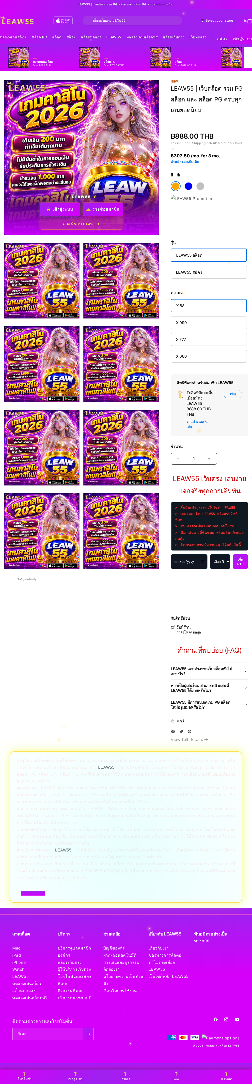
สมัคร (222, 38)
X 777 (181, 339)
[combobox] (132, 20)
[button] (13, 37)
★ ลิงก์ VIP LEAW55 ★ (81, 224)
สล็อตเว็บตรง (173, 37)
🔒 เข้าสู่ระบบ (59, 209)
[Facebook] (174, 732)
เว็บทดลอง (197, 37)
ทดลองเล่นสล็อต (13, 37)
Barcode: (207, 119)
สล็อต (56, 37)
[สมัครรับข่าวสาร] (88, 1034)
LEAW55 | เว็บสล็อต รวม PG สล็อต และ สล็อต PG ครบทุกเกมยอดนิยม (126, 4)
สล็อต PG (39, 37)
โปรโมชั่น (25, 1079)
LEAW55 (113, 37)
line (176, 1079)
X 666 (181, 356)
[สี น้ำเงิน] (188, 186)
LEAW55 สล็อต (189, 255)
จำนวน (177, 446)
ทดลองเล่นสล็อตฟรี (142, 37)
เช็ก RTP (240, 562)
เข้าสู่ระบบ (242, 38)
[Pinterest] (190, 732)
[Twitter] (182, 732)
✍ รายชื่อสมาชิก (103, 209)
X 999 (181, 322)
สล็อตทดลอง (91, 37)
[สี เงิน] (200, 186)
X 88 (180, 305)
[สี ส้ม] (176, 186)
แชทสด (226, 1079)
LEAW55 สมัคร (189, 272)
